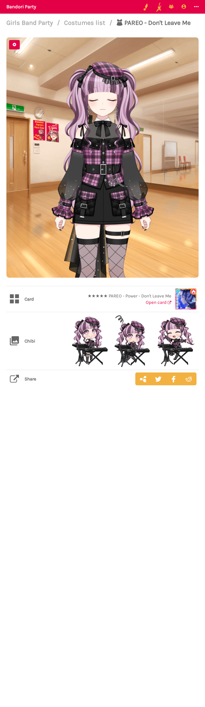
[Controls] (14, 44)
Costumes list (85, 22)
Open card (157, 302)
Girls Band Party (30, 22)
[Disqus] (102, 474)
